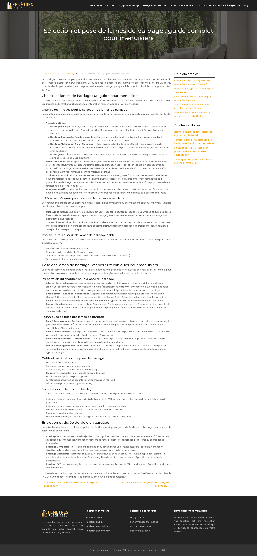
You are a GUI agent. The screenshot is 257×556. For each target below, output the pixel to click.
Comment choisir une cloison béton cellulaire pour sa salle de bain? (72, 484)
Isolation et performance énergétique (219, 5)
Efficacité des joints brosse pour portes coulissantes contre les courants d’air (191, 151)
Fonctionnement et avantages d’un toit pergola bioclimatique (143, 484)
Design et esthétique (154, 5)
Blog (246, 5)
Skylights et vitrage (128, 5)
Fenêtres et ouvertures (102, 5)
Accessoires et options (182, 5)
